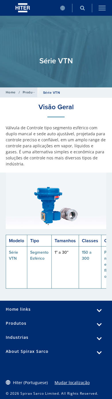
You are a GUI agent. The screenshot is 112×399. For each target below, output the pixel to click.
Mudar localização (72, 382)
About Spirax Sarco (27, 351)
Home (11, 92)
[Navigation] (102, 8)
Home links (18, 309)
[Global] (62, 8)
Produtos (30, 92)
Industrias (17, 337)
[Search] (82, 8)
